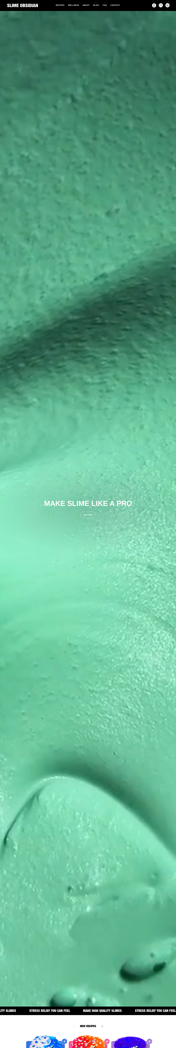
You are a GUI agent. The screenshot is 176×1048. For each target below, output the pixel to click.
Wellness (73, 5)
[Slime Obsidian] (22, 5)
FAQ (105, 5)
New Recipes (88, 1026)
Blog (96, 5)
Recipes (60, 5)
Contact (115, 5)
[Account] (153, 5)
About (86, 5)
